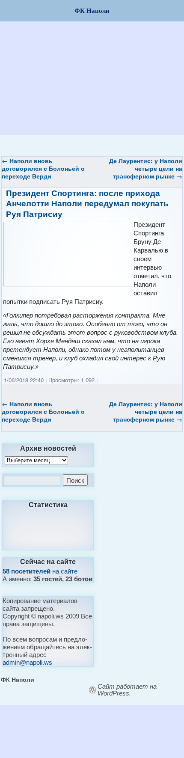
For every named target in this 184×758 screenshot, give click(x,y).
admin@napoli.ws (27, 662)
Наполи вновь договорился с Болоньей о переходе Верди (43, 168)
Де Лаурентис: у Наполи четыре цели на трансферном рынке (145, 168)
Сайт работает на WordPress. (127, 690)
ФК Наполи (17, 679)
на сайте (40, 571)
